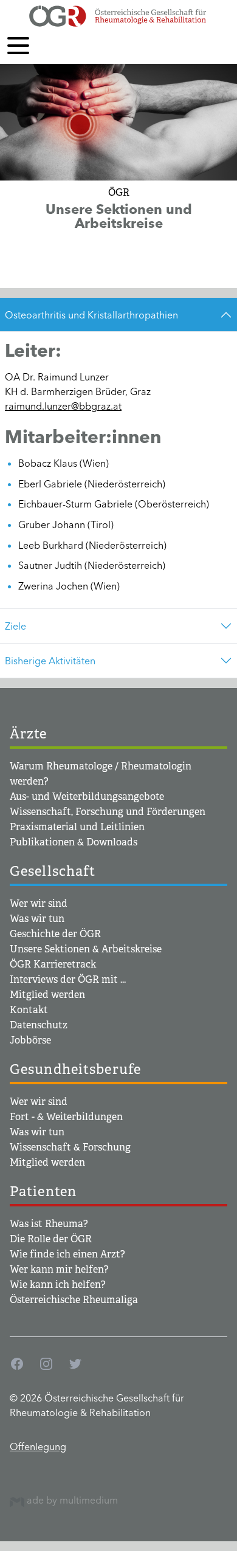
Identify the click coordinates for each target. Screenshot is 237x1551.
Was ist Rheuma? (49, 1223)
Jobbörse (30, 1040)
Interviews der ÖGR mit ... (68, 979)
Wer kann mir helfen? (59, 1269)
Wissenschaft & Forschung (70, 1147)
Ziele (15, 626)
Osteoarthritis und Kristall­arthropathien (91, 315)
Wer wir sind (38, 903)
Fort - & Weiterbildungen (66, 1116)
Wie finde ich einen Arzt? (67, 1254)
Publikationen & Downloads (73, 842)
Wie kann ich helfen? (58, 1284)
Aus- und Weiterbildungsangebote (87, 796)
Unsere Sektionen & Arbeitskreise (86, 949)
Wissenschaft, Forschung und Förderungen (107, 811)
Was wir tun (37, 918)
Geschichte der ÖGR (55, 933)
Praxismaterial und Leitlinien (77, 826)
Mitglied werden (47, 994)
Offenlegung (38, 1446)
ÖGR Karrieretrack (53, 964)
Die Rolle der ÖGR (51, 1239)
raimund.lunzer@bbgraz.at (63, 406)
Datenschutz (38, 1025)
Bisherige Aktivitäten (50, 661)
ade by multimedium (71, 1500)
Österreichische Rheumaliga (74, 1299)
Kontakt (29, 1009)
